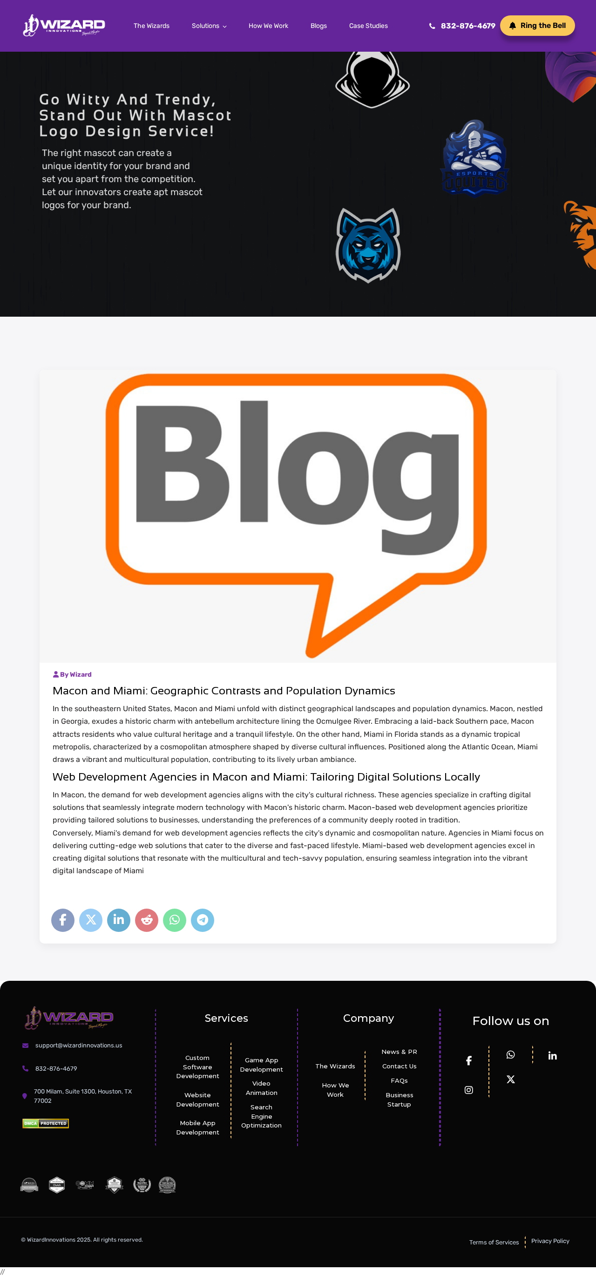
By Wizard (75, 675)
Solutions (205, 26)
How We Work (268, 26)
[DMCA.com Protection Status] (45, 1123)
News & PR (399, 1051)
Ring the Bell (543, 25)
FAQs (399, 1080)
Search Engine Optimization (261, 1116)
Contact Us (399, 1066)
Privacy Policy (550, 1240)
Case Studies (368, 26)
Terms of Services (494, 1242)
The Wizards (151, 26)
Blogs (319, 26)
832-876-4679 (468, 25)
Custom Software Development (197, 1067)
